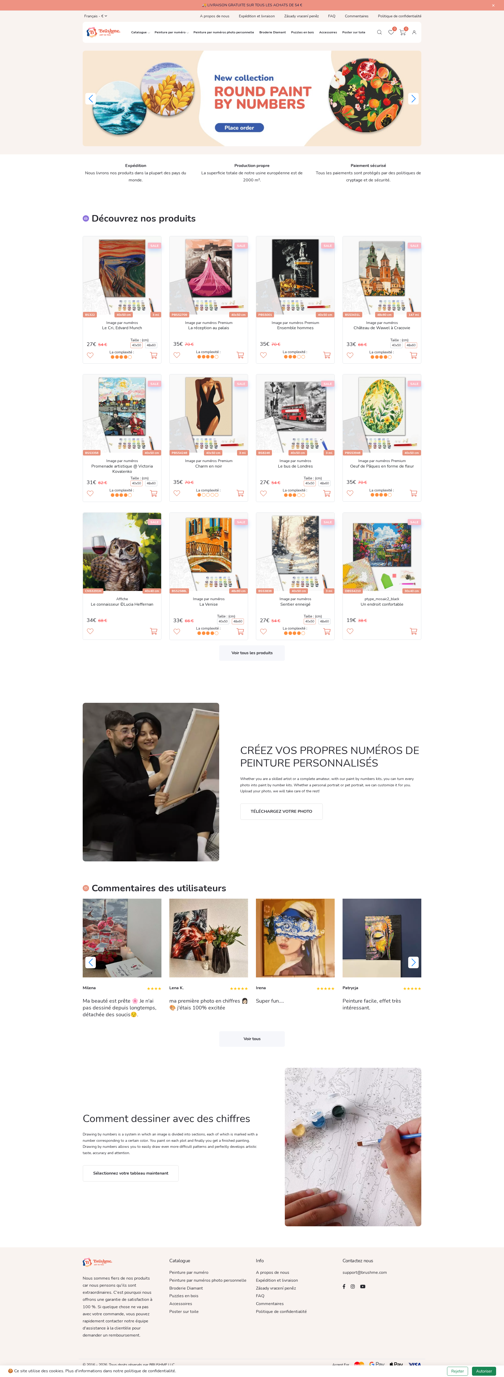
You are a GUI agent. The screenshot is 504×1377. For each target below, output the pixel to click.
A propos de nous (214, 16)
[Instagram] (353, 1286)
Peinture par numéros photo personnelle (223, 32)
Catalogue (139, 32)
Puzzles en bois (302, 32)
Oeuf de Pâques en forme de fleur (382, 466)
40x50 (136, 345)
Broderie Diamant (272, 32)
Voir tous (252, 1039)
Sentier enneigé (295, 604)
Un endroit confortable (382, 604)
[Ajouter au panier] (153, 356)
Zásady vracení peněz (301, 16)
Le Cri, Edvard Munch (122, 328)
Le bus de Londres (295, 466)
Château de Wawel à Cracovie (382, 328)
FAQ (331, 16)
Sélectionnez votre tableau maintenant (130, 1173)
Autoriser (484, 1371)
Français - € (92, 16)
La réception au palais (208, 328)
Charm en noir (208, 466)
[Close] (493, 5)
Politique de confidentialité (399, 16)
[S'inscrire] (414, 32)
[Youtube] (362, 1286)
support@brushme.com (365, 1272)
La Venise (209, 604)
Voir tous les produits (252, 653)
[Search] (379, 32)
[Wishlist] (90, 356)
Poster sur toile (353, 32)
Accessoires (328, 32)
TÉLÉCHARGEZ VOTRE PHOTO (281, 811)
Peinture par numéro (170, 32)
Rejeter (457, 1371)
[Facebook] (344, 1286)
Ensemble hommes (295, 328)
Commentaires (357, 16)
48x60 (151, 345)
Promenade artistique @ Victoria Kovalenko (122, 469)
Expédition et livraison (257, 16)
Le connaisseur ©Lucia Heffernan (122, 604)
